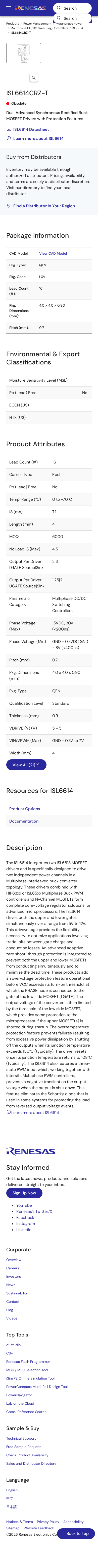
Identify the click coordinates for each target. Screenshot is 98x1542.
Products (12, 24)
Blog (9, 1310)
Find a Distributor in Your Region (44, 206)
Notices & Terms (19, 1521)
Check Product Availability (27, 1455)
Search (72, 8)
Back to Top (77, 1533)
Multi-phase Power (69, 24)
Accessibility (73, 1521)
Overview (13, 1259)
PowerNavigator (19, 1395)
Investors (13, 1276)
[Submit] (58, 18)
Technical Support (21, 1438)
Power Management (37, 24)
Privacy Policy (48, 1521)
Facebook (25, 1217)
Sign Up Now (24, 1193)
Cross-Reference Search (26, 1411)
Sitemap (13, 1528)
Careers (12, 1268)
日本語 (11, 1506)
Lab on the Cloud (20, 1403)
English (12, 1490)
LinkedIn (23, 1229)
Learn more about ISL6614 (38, 138)
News (10, 1285)
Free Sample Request (23, 1446)
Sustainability (17, 1293)
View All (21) (24, 765)
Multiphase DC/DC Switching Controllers (39, 28)
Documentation (23, 821)
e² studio (13, 1345)
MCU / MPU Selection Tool (27, 1370)
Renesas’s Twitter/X (34, 1211)
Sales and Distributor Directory (31, 1463)
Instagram (25, 1223)
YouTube (24, 1205)
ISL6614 (77, 28)
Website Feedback (39, 1528)
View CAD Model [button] (53, 253)
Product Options (24, 808)
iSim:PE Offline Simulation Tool (30, 1378)
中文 (9, 1498)
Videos (11, 1318)
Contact (12, 1301)
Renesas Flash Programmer (28, 1361)
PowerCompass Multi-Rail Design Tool (37, 1386)
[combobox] (72, 18)
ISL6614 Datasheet (31, 129)
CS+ (9, 1353)
